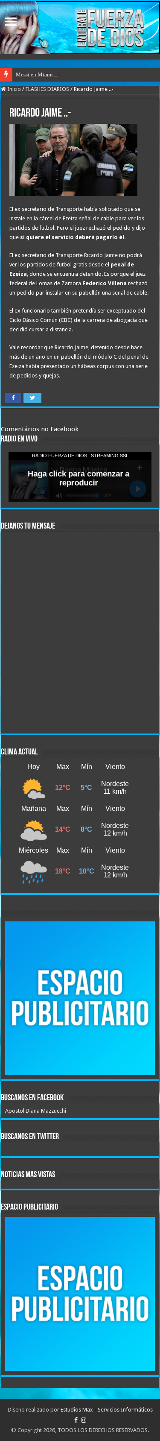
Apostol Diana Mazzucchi (35, 1111)
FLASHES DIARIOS (47, 89)
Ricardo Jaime (101, 255)
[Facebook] (76, 1420)
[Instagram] (83, 1420)
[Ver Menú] (10, 22)
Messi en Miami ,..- (38, 74)
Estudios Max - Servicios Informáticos (107, 1409)
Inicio (13, 89)
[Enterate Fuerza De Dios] (80, 27)
